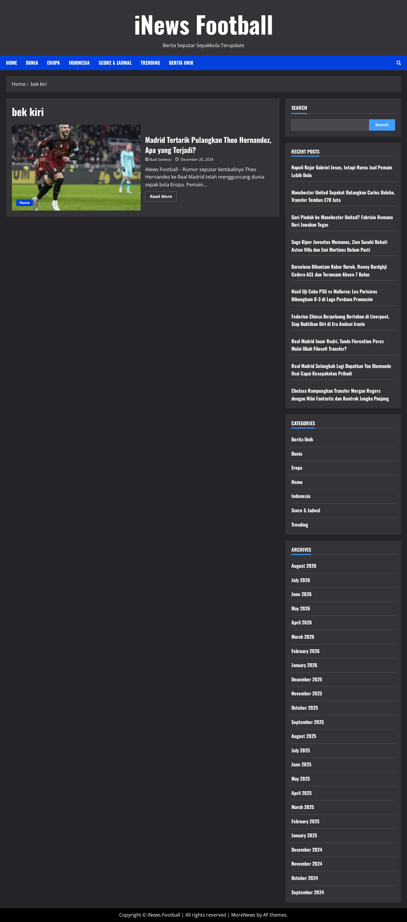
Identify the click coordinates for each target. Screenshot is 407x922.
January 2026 (304, 665)
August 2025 (303, 736)
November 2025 (306, 693)
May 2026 (300, 608)
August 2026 (303, 565)
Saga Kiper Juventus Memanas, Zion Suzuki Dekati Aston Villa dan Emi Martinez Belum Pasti (339, 245)
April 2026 (301, 622)
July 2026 (300, 580)
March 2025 (302, 806)
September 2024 (307, 892)
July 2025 (300, 750)
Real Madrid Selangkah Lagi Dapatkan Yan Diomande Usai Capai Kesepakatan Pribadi (341, 369)
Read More (163, 197)
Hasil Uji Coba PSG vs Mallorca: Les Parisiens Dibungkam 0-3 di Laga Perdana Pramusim (334, 295)
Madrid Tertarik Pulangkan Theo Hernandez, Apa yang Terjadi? (76, 168)
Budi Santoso (160, 159)
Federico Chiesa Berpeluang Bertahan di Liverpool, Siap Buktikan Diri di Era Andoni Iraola (340, 320)
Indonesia (79, 62)
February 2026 (305, 651)
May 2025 (300, 778)
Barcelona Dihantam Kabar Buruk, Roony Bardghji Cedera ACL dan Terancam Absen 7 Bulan (339, 270)
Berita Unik (181, 62)
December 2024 (306, 849)
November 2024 (306, 863)
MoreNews (243, 915)
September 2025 (307, 721)
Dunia (32, 62)
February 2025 (305, 821)
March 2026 (302, 636)
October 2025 (304, 707)
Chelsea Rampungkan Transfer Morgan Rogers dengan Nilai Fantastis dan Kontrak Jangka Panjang (340, 394)
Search (299, 107)
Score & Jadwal (115, 62)
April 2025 (301, 792)
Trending (150, 62)
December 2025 (306, 679)
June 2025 (301, 764)
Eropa (53, 62)
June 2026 (301, 594)
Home (11, 62)
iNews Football (203, 23)
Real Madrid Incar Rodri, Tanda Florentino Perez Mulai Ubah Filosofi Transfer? (337, 345)
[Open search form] (399, 63)
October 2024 (304, 877)
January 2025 (304, 835)
